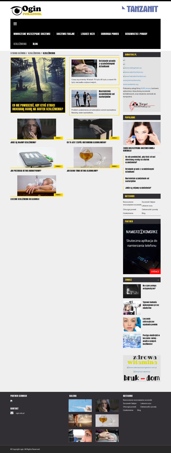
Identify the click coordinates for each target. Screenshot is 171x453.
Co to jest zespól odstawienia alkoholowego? (86, 142)
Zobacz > (58, 138)
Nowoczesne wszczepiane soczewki (32, 34)
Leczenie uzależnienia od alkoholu (24, 199)
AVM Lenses (146, 88)
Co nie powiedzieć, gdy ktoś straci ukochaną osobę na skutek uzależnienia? (37, 107)
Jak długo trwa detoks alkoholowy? (82, 170)
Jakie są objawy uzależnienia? (23, 142)
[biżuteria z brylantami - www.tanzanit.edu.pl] (139, 9)
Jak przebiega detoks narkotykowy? (25, 170)
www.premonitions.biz (132, 80)
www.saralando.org (130, 84)
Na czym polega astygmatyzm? (149, 287)
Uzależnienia (20, 44)
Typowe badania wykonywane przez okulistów (151, 305)
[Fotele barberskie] (124, 60)
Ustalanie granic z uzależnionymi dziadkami (107, 63)
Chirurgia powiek (110, 34)
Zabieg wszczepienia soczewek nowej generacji (138, 149)
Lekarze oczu (88, 34)
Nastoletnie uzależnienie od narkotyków (107, 93)
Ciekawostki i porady (136, 34)
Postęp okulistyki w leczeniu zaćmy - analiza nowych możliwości (151, 339)
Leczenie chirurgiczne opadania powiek (150, 321)
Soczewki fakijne (65, 34)
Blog (35, 44)
